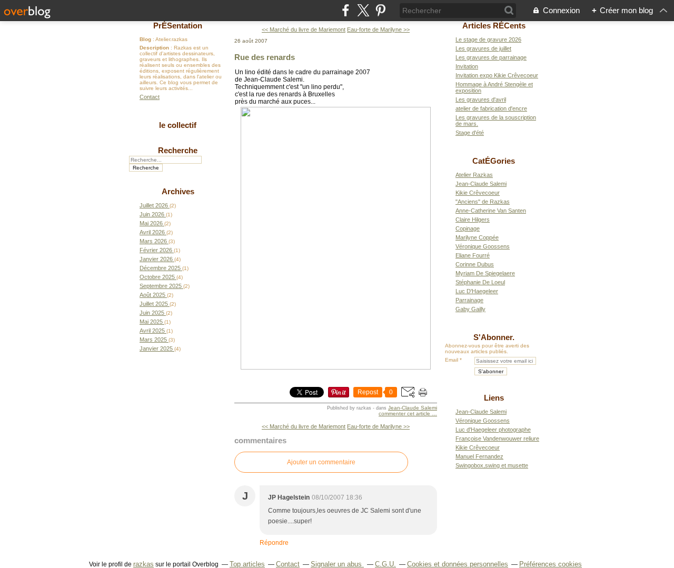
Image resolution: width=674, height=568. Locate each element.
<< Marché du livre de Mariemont (303, 29)
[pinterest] (380, 10)
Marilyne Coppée (477, 237)
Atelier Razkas (474, 175)
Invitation (466, 66)
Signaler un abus (337, 564)
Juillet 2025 (155, 304)
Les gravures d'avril (480, 99)
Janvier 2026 (157, 259)
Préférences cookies (550, 564)
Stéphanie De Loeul (480, 282)
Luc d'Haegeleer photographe (493, 429)
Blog (145, 39)
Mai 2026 (152, 223)
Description (155, 48)
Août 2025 (153, 295)
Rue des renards (264, 57)
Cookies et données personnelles (457, 564)
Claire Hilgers (472, 219)
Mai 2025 (152, 321)
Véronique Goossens (482, 246)
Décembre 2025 (161, 268)
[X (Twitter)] (363, 10)
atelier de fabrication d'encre (491, 108)
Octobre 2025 (158, 277)
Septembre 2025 (161, 286)
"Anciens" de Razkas (482, 201)
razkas (143, 564)
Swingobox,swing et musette (491, 465)
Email (451, 360)
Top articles (247, 564)
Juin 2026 (153, 214)
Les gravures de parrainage (491, 57)
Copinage (467, 228)
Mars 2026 (154, 241)
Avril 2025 (153, 330)
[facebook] (345, 10)
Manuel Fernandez (479, 456)
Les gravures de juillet (483, 48)
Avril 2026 (153, 232)
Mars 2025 (154, 339)
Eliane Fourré (472, 255)
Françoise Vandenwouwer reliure (497, 438)
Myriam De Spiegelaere (485, 273)
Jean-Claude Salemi (412, 408)
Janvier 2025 (157, 348)
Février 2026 (157, 250)
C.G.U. (385, 564)
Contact (150, 97)
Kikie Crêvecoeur (477, 193)
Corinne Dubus (474, 264)
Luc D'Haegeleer (476, 291)
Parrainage (469, 300)
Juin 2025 (153, 313)
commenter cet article (405, 413)
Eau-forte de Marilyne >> (378, 29)
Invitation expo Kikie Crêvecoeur (496, 75)
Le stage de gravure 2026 (488, 39)
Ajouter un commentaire (321, 462)
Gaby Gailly (470, 309)
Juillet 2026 (155, 205)
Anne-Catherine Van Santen (490, 210)
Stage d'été (469, 132)
